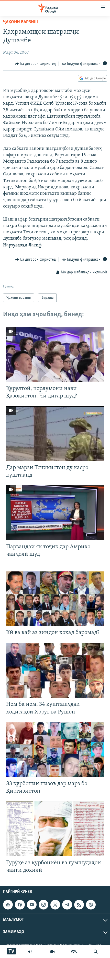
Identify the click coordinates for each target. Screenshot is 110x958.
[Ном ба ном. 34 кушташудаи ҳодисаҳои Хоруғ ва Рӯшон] (55, 670)
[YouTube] (52, 951)
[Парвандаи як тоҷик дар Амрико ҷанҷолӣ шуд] (55, 512)
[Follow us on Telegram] (67, 905)
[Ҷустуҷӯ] (95, 951)
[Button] (35, 63)
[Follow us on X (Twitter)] (55, 905)
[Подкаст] (91, 905)
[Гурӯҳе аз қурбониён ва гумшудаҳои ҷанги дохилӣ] (55, 828)
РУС (74, 952)
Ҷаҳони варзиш (20, 22)
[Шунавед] (30, 951)
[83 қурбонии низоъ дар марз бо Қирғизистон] (55, 749)
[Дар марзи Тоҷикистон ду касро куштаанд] (55, 433)
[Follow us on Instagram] (43, 905)
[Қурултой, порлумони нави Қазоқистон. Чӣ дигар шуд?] (55, 354)
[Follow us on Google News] (8, 905)
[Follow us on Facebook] (20, 905)
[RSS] (79, 905)
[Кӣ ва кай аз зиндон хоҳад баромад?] (55, 598)
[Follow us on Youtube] (32, 905)
